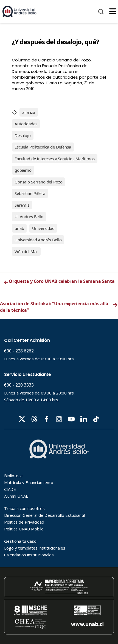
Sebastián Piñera (30, 193)
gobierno (23, 170)
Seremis (22, 205)
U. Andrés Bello (29, 216)
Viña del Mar (26, 251)
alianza (28, 112)
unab (19, 228)
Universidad (43, 228)
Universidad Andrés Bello (38, 239)
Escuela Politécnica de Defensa (43, 147)
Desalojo (23, 135)
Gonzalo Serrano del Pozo (38, 182)
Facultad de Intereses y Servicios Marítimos (55, 158)
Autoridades (26, 123)
